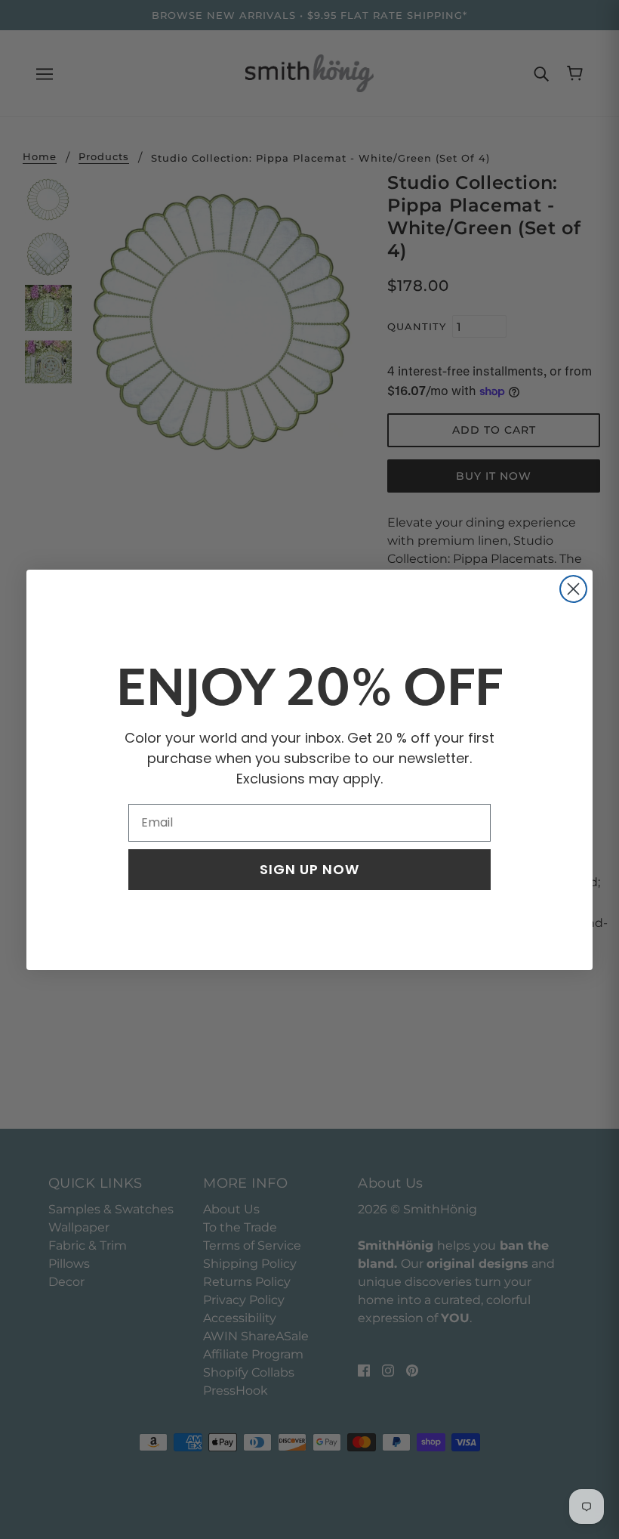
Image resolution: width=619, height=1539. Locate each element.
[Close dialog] (573, 589)
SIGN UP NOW (309, 869)
